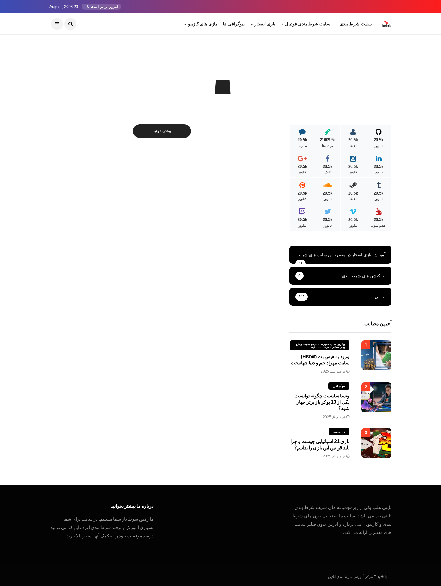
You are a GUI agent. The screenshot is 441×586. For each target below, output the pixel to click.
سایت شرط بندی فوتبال (308, 23)
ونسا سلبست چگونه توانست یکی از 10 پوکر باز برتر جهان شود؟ (322, 402)
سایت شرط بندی (356, 23)
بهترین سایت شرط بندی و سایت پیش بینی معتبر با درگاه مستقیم (320, 345)
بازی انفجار (264, 23)
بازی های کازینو (202, 23)
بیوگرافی (339, 386)
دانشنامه (339, 431)
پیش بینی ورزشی (220, 101)
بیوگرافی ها (234, 23)
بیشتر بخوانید (162, 131)
